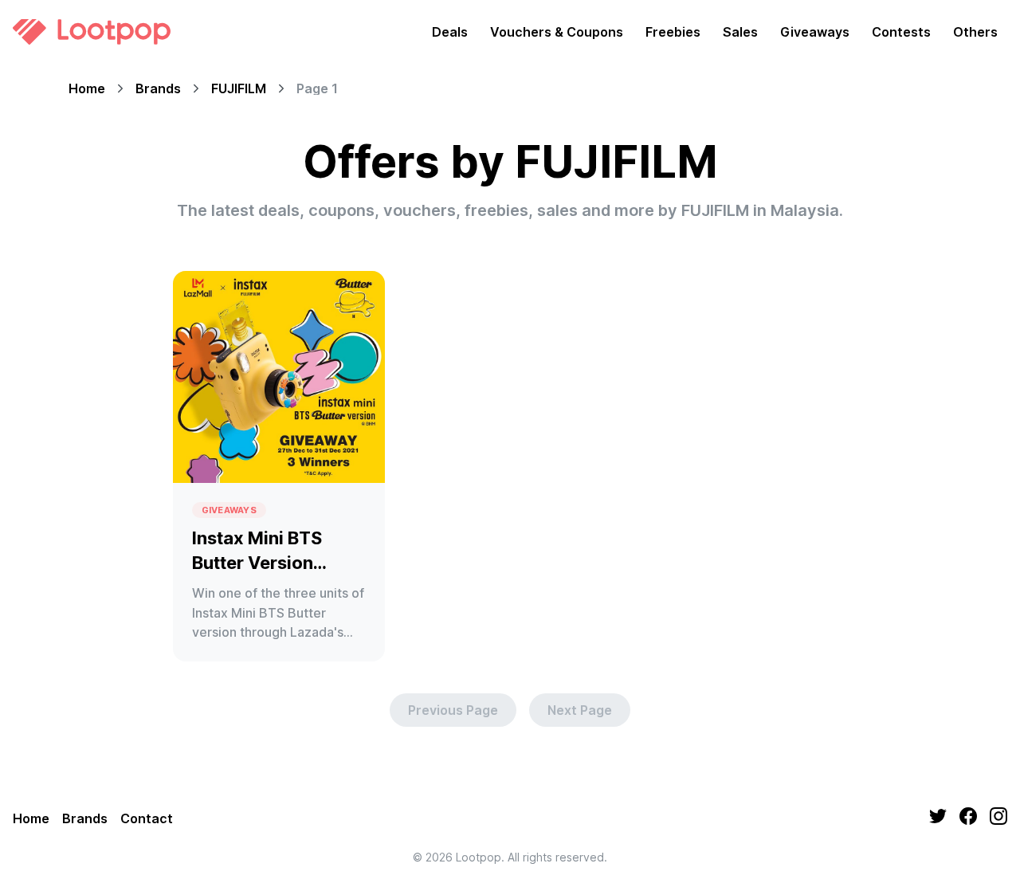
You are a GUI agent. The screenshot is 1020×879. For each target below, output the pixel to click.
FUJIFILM (238, 88)
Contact (146, 818)
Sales (740, 32)
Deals (450, 32)
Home (87, 88)
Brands (158, 88)
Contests (901, 32)
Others (975, 32)
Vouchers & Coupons (556, 32)
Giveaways (814, 32)
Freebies (672, 32)
